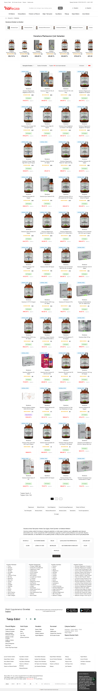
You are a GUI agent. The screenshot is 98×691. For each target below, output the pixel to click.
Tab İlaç (10, 570)
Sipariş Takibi (7, 2)
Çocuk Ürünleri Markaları (56, 659)
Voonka (9, 581)
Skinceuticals (11, 593)
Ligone (54, 569)
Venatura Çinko (62, 510)
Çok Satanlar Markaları (40, 666)
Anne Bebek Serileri (9, 661)
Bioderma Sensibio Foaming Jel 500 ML (85, 580)
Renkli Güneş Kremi (35, 589)
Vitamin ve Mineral (34, 14)
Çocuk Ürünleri (84, 659)
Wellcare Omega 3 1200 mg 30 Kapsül (85, 595)
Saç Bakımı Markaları (24, 661)
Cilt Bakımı (12, 14)
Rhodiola (25, 540)
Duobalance (55, 583)
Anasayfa (10, 18)
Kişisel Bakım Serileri (9, 659)
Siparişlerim (38, 631)
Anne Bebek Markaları (40, 656)
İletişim (24, 2)
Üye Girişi (22, 635)
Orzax (9, 566)
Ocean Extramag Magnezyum (66, 507)
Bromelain (53, 545)
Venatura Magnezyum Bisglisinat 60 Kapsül (86, 586)
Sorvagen (56, 514)
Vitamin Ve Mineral (80, 507)
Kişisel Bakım (75, 14)
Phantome (55, 581)
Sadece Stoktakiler (42, 65)
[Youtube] (34, 619)
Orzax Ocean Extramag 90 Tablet (84, 569)
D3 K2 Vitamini (34, 572)
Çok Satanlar (68, 666)
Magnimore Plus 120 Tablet (82, 587)
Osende (54, 575)
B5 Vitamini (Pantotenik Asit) (70, 545)
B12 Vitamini (33, 575)
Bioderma (10, 578)
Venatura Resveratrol (51, 510)
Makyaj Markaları (23, 668)
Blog (21, 631)
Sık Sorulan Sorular (17, 2)
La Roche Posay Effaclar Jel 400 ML (84, 578)
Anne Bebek (85, 14)
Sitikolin (32, 593)
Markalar (22, 629)
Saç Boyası (33, 587)
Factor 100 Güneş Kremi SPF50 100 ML (85, 584)
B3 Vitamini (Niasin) (39, 540)
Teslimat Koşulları (9, 631)
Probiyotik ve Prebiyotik (36, 567)
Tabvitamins (72, 510)
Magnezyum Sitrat (35, 581)
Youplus (54, 577)
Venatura (11, 51)
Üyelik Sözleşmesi (10, 629)
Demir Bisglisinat (52, 507)
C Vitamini (32, 578)
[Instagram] (30, 619)
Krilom (54, 567)
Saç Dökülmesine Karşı (36, 592)
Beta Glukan (33, 595)
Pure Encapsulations (84, 510)
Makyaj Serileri (7, 663)
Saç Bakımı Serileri (24, 656)
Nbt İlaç (10, 577)
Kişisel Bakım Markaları (55, 656)
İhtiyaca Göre (68, 661)
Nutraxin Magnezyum (58, 587)
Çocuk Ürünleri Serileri (9, 656)
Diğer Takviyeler (47, 14)
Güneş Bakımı (22, 14)
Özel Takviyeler (28, 510)
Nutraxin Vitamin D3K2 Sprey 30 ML (84, 572)
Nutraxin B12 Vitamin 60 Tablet (83, 592)
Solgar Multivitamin (57, 589)
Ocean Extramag (56, 586)
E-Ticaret (45, 689)
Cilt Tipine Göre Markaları (41, 663)
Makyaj (67, 14)
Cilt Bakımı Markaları (86, 661)
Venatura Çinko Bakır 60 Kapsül (83, 589)
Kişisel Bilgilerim (39, 635)
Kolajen (32, 586)
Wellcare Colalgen (57, 595)
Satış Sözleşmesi (9, 643)
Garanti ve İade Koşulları (9, 637)
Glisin (27, 545)
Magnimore (55, 570)
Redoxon (54, 578)
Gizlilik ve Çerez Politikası (9, 640)
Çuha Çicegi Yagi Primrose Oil (68, 540)
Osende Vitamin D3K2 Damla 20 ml (84, 593)
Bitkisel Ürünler (40, 507)
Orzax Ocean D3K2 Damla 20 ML (83, 570)
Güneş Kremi (33, 570)
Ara (60, 8)
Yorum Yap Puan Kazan (11, 647)
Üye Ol (22, 633)
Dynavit (54, 566)
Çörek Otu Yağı (39, 545)
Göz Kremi (33, 590)
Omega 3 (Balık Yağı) (35, 566)
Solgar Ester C (56, 590)
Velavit (9, 583)
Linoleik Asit (86, 540)
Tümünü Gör (56, 556)
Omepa (54, 574)
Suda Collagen (11, 595)
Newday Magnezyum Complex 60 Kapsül (86, 567)
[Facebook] (26, 619)
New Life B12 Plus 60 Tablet (82, 577)
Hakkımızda (30, 2)
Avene (9, 590)
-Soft (41, 689)
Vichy (9, 587)
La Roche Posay (12, 575)
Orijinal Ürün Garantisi (55, 633)
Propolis (56, 550)
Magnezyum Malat (35, 569)
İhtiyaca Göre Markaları (40, 661)
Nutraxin (10, 567)
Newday (54, 572)
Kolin (85, 545)
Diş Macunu (33, 583)
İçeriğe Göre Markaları (40, 659)
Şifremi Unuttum (24, 637)
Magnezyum (31, 507)
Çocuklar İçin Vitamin (35, 577)
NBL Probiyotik (56, 593)
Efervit (54, 584)
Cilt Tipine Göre (69, 663)
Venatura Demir (38, 510)
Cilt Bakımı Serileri (23, 659)
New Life (10, 580)
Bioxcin (9, 589)
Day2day (10, 586)
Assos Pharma (11, 592)
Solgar (9, 574)
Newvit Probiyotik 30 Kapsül (82, 574)
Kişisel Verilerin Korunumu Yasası (9, 634)
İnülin (52, 540)
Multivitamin (33, 574)
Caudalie (10, 584)
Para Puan (8, 645)
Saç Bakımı (58, 14)
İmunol (54, 580)
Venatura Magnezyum (58, 592)
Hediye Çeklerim (39, 633)
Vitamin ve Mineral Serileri (10, 666)
